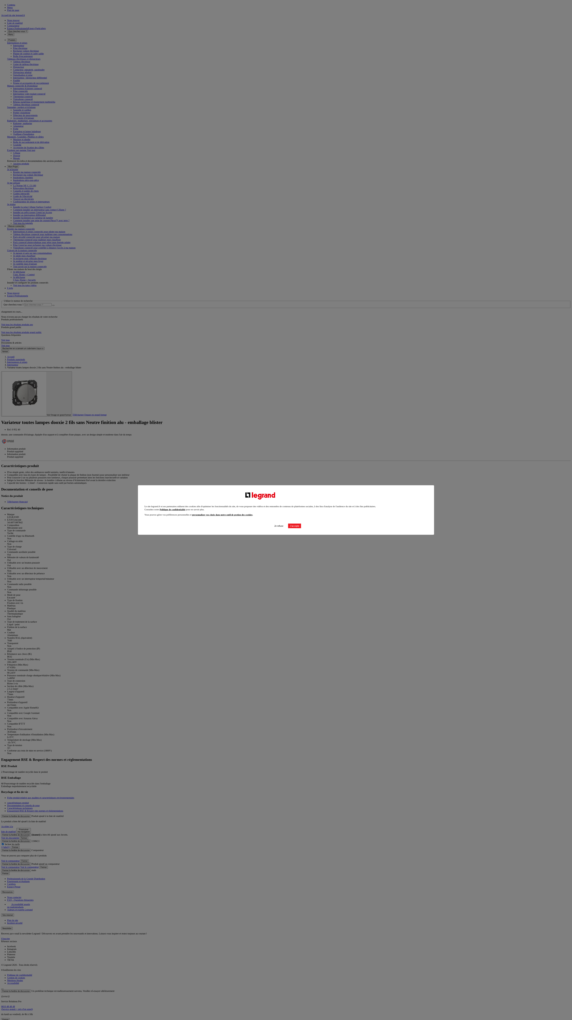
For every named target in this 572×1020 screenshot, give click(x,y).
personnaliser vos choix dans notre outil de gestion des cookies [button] (222, 515)
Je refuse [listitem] (278, 526)
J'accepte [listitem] (294, 526)
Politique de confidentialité (172, 509)
